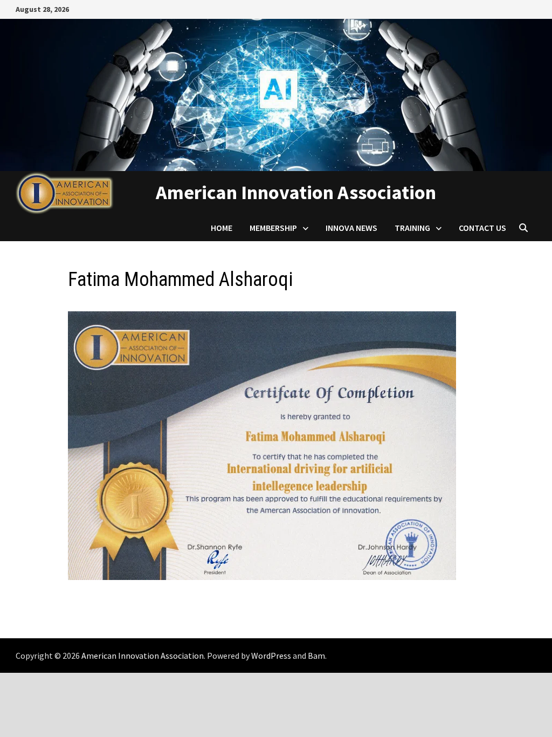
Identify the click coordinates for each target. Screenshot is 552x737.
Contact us (482, 227)
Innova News (351, 227)
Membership (273, 227)
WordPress (271, 655)
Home (221, 227)
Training (412, 227)
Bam (316, 655)
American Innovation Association (296, 192)
